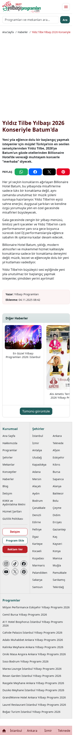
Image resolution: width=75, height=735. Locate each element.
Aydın (36, 493)
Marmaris (38, 565)
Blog (5, 486)
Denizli (36, 515)
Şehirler (7, 457)
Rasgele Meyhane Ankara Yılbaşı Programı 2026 (33, 683)
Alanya (57, 486)
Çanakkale (38, 508)
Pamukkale (60, 572)
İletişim (7, 493)
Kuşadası (38, 558)
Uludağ (37, 457)
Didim (56, 515)
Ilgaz (35, 536)
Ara (65, 20)
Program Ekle (15, 540)
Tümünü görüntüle (36, 411)
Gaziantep (59, 529)
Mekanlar (8, 464)
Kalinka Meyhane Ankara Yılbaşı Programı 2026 (32, 647)
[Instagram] (6, 563)
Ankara (57, 436)
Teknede (58, 443)
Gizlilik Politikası (12, 518)
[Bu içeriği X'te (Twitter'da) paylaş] (49, 171)
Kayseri (57, 544)
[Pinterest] (24, 572)
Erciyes (57, 522)
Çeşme (57, 508)
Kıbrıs (56, 464)
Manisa (57, 558)
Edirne (36, 522)
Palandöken (39, 572)
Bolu (55, 501)
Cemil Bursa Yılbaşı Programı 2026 (24, 614)
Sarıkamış (59, 580)
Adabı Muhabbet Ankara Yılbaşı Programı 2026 (32, 640)
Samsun (37, 587)
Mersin (36, 479)
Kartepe (37, 544)
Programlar (9, 450)
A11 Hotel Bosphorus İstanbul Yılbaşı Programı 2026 (32, 623)
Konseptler (9, 472)
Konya (57, 551)
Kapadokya (39, 464)
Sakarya (37, 580)
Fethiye (37, 529)
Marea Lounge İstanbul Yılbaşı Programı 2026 (32, 669)
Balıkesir (58, 493)
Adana (36, 472)
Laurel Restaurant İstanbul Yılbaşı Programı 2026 (34, 704)
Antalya (37, 450)
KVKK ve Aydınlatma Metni (13, 502)
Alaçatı (36, 486)
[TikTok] (15, 563)
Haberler (23, 32)
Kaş (55, 536)
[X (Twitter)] (15, 572)
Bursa (56, 472)
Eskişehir (58, 457)
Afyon (56, 450)
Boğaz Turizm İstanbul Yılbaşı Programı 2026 (31, 712)
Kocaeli (37, 551)
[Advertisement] (37, 77)
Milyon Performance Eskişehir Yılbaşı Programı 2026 (36, 607)
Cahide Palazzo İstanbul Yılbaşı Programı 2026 (32, 632)
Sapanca (58, 479)
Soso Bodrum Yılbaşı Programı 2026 (25, 661)
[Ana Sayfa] (4, 730)
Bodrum (37, 501)
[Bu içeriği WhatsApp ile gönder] (21, 171)
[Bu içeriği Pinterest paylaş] (63, 171)
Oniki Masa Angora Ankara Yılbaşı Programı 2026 (34, 654)
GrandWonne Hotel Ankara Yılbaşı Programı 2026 (34, 697)
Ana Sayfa (8, 32)
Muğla (57, 565)
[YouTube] (6, 572)
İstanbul (37, 436)
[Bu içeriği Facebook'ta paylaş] (35, 171)
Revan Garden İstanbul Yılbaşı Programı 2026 (31, 676)
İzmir (35, 443)
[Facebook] (24, 563)
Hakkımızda (9, 443)
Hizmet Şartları (12, 511)
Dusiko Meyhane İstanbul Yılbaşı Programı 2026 (33, 690)
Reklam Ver (15, 549)
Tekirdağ (58, 587)
